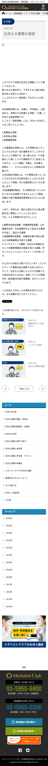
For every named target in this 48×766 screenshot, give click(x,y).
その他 (8, 500)
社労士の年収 (11, 433)
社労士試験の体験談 (13, 463)
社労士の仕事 (11, 411)
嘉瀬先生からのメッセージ (16, 478)
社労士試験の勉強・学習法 (16, 419)
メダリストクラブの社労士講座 (18, 470)
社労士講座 (35, 13)
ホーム (8, 13)
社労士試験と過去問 (13, 448)
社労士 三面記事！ (13, 492)
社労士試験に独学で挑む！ (16, 441)
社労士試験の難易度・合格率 (17, 426)
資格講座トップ (20, 13)
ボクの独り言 (11, 485)
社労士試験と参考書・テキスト (18, 455)
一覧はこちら (24, 388)
